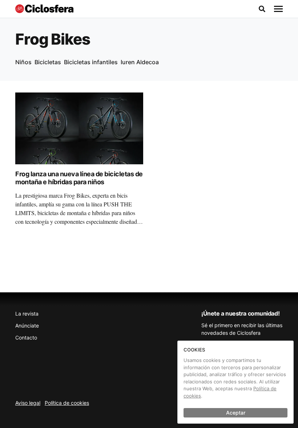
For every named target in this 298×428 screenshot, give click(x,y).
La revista (27, 313)
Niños (23, 62)
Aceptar (235, 413)
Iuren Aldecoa (140, 62)
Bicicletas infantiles (91, 62)
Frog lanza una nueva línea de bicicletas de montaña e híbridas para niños (79, 178)
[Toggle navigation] (278, 9)
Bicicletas (48, 62)
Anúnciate (27, 325)
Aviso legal (27, 403)
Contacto (26, 337)
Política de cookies (67, 403)
